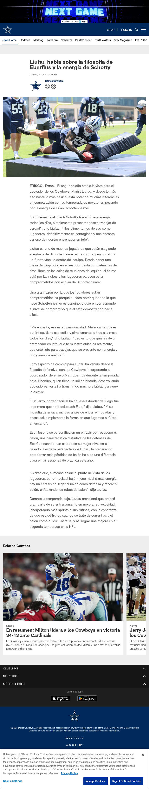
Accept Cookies (95, 781)
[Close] (143, 755)
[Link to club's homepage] (7, 28)
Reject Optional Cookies (126, 781)
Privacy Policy (74, 738)
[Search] (136, 29)
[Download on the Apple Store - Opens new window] (60, 699)
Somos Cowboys (54, 80)
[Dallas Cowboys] (74, 716)
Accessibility (74, 744)
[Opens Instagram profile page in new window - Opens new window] (53, 86)
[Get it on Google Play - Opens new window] (87, 700)
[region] (74, 769)
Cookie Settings (12, 780)
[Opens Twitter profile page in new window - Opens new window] (47, 86)
